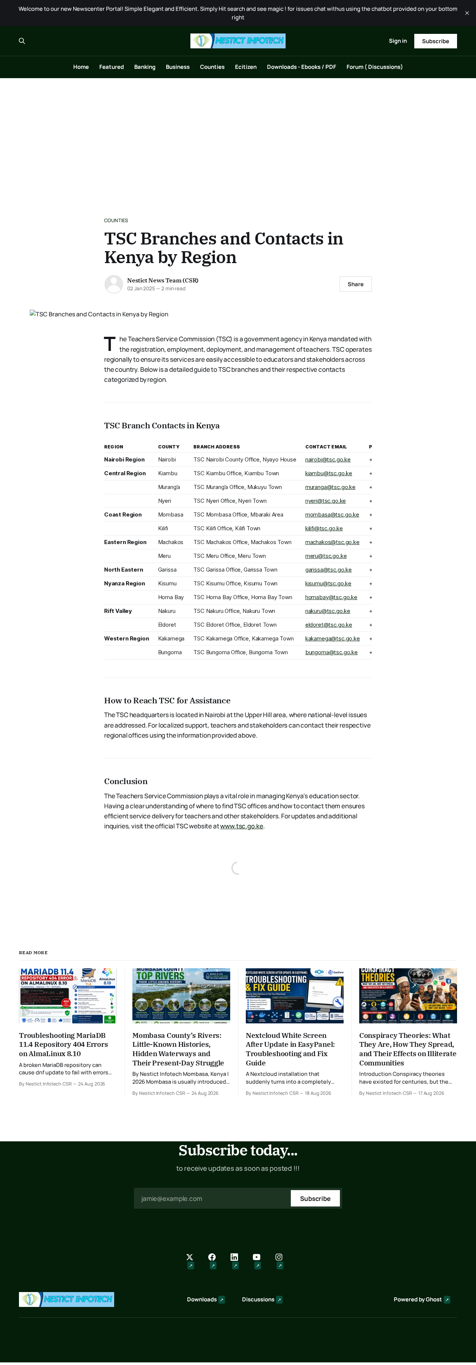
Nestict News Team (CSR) (163, 280)
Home (81, 67)
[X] (193, 1261)
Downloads (202, 1299)
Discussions (258, 1299)
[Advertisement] (238, 134)
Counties (212, 67)
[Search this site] (22, 41)
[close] (467, 13)
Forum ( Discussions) (375, 67)
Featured (111, 67)
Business (178, 67)
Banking (144, 67)
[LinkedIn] (238, 1261)
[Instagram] (282, 1261)
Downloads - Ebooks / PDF (301, 67)
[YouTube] (260, 1261)
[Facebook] (215, 1261)
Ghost (434, 1299)
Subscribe (435, 41)
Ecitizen (246, 67)
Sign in (398, 41)
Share (356, 284)
